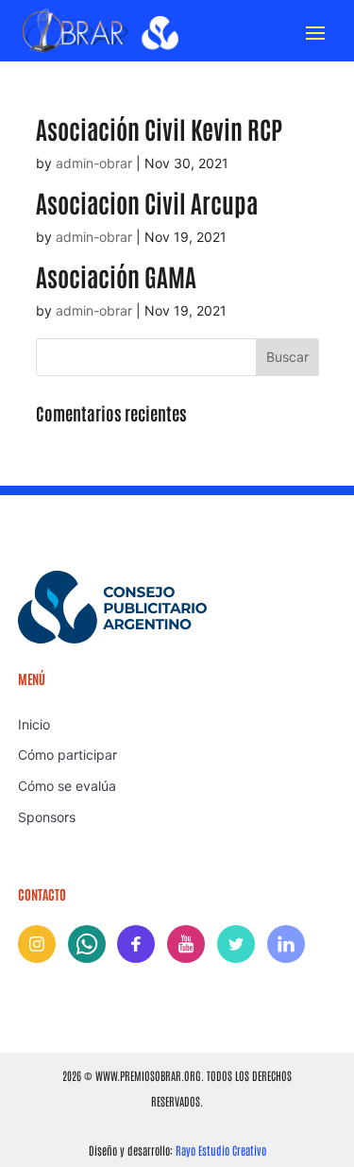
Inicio (34, 724)
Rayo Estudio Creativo (221, 1150)
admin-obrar (94, 163)
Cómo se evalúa (67, 786)
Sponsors (47, 817)
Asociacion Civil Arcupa (147, 202)
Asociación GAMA (116, 276)
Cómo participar (67, 755)
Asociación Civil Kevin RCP (159, 128)
